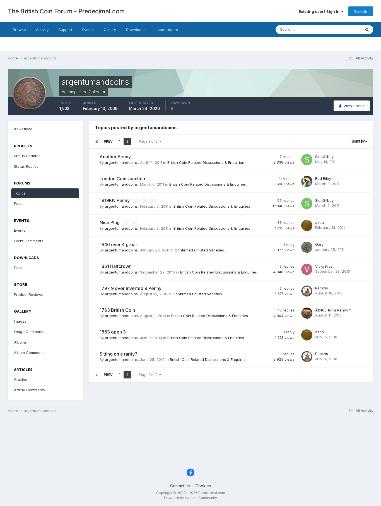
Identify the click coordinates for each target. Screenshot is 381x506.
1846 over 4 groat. (119, 244)
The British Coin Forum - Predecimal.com (66, 11)
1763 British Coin (117, 310)
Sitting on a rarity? (118, 354)
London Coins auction (122, 178)
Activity (42, 29)
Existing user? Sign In (320, 11)
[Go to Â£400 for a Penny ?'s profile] (306, 313)
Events (88, 29)
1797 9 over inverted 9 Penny (130, 288)
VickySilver (324, 266)
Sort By (358, 141)
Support (65, 29)
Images (20, 321)
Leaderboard (167, 29)
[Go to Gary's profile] (306, 247)
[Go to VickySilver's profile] (306, 269)
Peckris (321, 288)
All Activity (23, 129)
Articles (20, 379)
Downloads (136, 29)
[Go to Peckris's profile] (306, 291)
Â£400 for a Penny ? (333, 310)
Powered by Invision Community (190, 498)
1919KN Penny (115, 200)
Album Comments (29, 352)
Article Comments (29, 390)
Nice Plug (110, 222)
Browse (19, 29)
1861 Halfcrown (116, 266)
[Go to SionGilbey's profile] (306, 159)
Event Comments (28, 241)
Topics (20, 193)
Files (18, 267)
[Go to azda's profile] (306, 225)
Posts (18, 203)
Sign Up (360, 11)
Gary (319, 244)
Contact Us (180, 485)
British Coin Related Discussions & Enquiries (205, 162)
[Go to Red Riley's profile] (306, 181)
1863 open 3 (113, 332)
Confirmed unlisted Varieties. (200, 250)
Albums (20, 342)
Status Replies (26, 166)
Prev (108, 141)
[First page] (96, 141)
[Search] (367, 29)
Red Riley (323, 178)
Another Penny (115, 156)
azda (319, 222)
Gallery (110, 29)
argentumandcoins (121, 162)
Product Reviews (28, 294)
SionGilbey (324, 156)
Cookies (203, 485)
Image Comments (29, 331)
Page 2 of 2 (149, 141)
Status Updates (340, 29)
